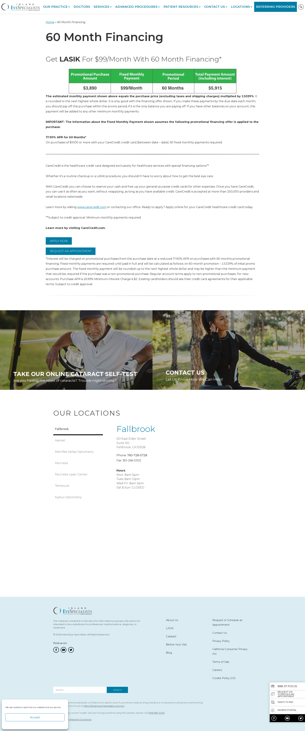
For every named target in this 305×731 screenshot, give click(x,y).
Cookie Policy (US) (224, 678)
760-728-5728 (137, 455)
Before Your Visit (176, 644)
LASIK (170, 628)
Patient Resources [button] (180, 6)
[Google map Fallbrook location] (177, 535)
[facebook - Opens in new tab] (273, 718)
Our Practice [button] (55, 6)
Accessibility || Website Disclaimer (72, 719)
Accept (35, 717)
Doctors (82, 6)
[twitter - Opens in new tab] (300, 718)
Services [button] (101, 6)
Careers (217, 670)
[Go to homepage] (20, 7)
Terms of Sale (220, 661)
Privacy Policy (221, 641)
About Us (172, 620)
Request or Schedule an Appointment (227, 622)
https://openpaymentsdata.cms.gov (104, 706)
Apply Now (59, 241)
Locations (240, 6)
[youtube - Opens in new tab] (287, 718)
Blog (169, 652)
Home (50, 22)
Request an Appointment (71, 251)
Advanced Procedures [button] (136, 6)
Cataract (171, 636)
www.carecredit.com (91, 207)
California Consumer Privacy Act (229, 651)
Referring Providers (275, 6)
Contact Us (214, 6)
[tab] (78, 429)
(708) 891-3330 (156, 713)
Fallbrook (135, 429)
